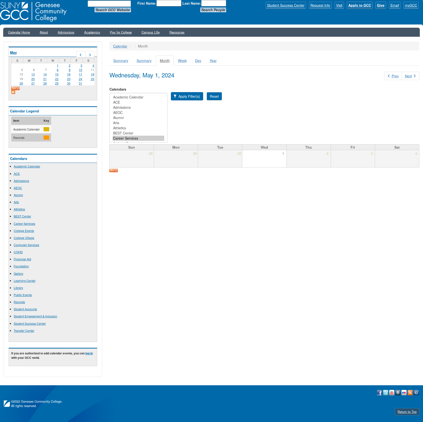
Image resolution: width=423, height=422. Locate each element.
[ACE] (138, 102)
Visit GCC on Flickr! (404, 392)
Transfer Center (24, 330)
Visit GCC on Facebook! (379, 392)
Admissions (66, 32)
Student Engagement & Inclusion (35, 316)
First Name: (146, 3)
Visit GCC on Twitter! (385, 392)
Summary (120, 60)
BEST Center (22, 216)
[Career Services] (138, 138)
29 (57, 83)
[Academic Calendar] (138, 97)
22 (57, 79)
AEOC (18, 188)
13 (33, 74)
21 (45, 79)
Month (167, 62)
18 (92, 74)
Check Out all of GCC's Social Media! (416, 392)
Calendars (117, 89)
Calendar (120, 46)
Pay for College (121, 32)
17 (80, 74)
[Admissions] (138, 107)
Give (381, 5)
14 (45, 74)
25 (92, 79)
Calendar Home (19, 32)
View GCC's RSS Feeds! (410, 392)
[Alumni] (138, 117)
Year (213, 60)
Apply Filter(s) (188, 96)
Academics (92, 32)
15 (57, 74)
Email (394, 5)
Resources (177, 32)
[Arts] (138, 122)
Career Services (24, 223)
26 (21, 83)
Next (408, 75)
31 (80, 83)
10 (80, 70)
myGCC (411, 5)
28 (45, 83)
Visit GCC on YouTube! (391, 392)
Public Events (23, 295)
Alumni (18, 195)
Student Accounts (25, 309)
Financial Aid (22, 259)
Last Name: (191, 3)
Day (198, 60)
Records (19, 302)
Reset (214, 96)
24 (80, 79)
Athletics (19, 209)
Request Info (320, 5)
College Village (24, 238)
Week (182, 60)
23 (68, 79)
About (44, 32)
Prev (395, 75)
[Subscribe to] (52, 92)
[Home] (35, 12)
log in (89, 353)
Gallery (18, 273)
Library (18, 288)
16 (68, 74)
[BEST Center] (138, 133)
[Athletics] (138, 128)
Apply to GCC (359, 5)
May (13, 52)
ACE (17, 173)
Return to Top (407, 412)
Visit (339, 5)
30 (68, 83)
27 (33, 83)
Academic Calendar (27, 166)
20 (33, 79)
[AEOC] (138, 112)
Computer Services (26, 245)
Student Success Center (286, 5)
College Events (24, 231)
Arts (16, 202)
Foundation (21, 266)
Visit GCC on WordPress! (397, 392)
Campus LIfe (150, 32)
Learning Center (24, 280)
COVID (18, 252)
